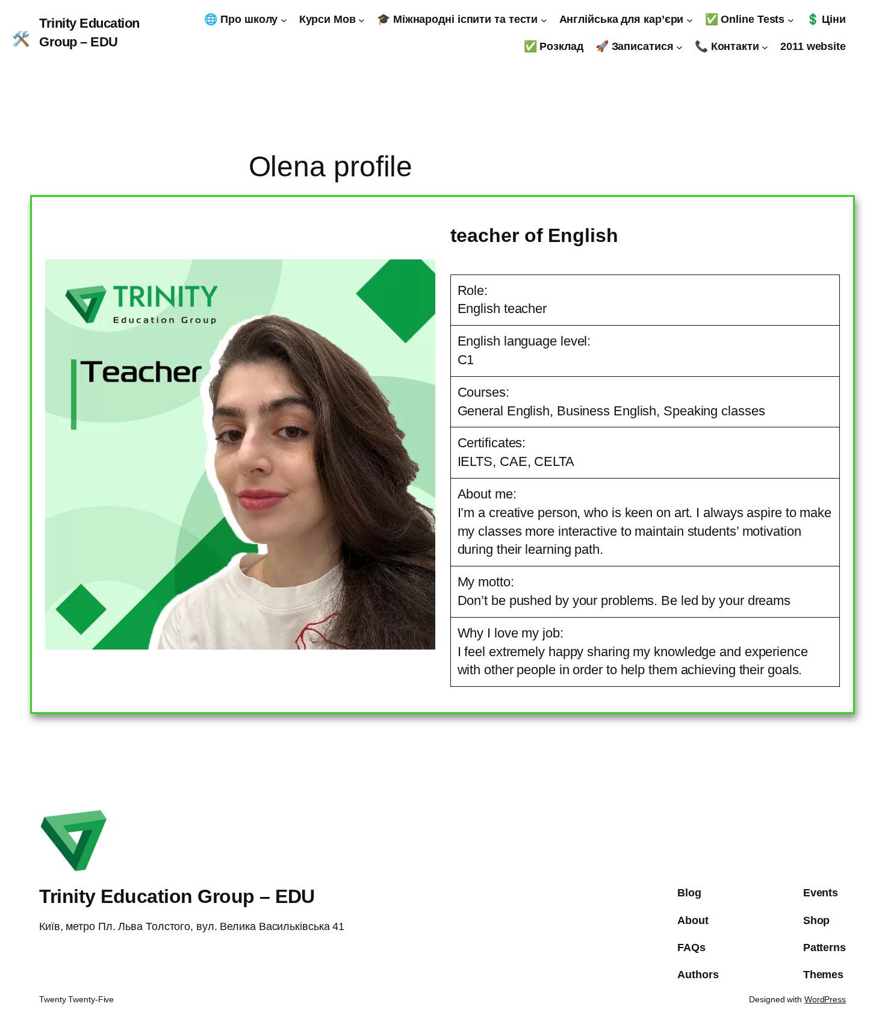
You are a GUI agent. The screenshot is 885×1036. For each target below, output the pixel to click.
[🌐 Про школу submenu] (284, 19)
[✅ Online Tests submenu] (790, 19)
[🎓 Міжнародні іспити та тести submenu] (544, 19)
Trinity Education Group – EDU (177, 896)
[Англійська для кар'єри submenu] (689, 19)
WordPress (825, 999)
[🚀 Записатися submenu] (679, 46)
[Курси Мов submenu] (361, 19)
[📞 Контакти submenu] (765, 46)
